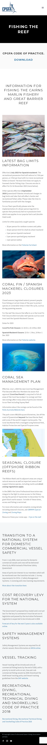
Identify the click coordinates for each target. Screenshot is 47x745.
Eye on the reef (35, 517)
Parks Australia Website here (13, 410)
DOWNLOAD (23, 59)
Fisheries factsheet (29, 245)
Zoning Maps (16, 512)
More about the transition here (14, 585)
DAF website (23, 678)
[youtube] (11, 741)
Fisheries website (28, 340)
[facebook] (3, 741)
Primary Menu (43, 7)
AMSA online (35, 648)
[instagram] (7, 741)
